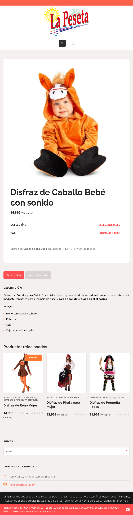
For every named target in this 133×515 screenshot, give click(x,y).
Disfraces (113, 224)
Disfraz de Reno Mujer (20, 405)
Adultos (8, 397)
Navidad (33, 400)
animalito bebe (109, 233)
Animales (31, 397)
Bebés (102, 224)
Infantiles (108, 397)
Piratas (74, 397)
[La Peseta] (66, 21)
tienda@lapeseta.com (22, 484)
